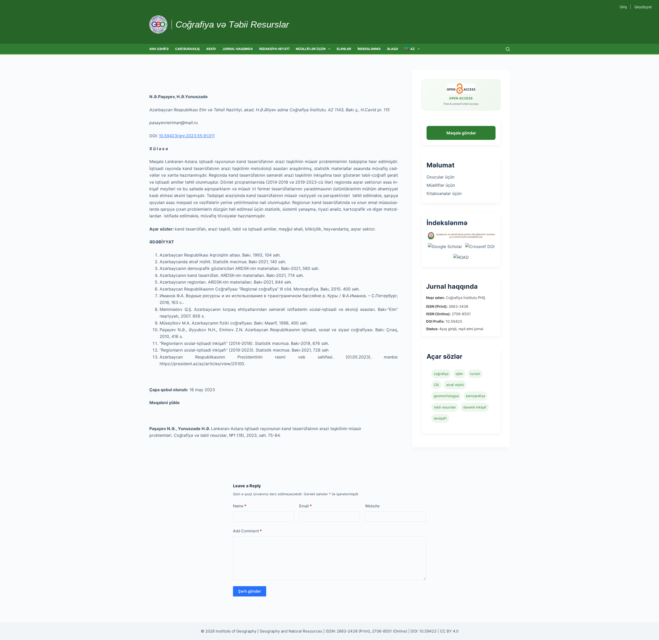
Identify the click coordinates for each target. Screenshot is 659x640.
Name (239, 506)
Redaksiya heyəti (274, 49)
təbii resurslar (445, 407)
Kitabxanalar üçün (444, 193)
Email (305, 506)
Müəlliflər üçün (311, 49)
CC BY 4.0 (449, 631)
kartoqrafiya (475, 396)
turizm (475, 374)
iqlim (459, 374)
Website (372, 506)
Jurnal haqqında (237, 49)
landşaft (440, 418)
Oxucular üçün (440, 177)
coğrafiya (441, 374)
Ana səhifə (159, 49)
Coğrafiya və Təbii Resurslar (232, 24)
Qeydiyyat (643, 7)
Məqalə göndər (461, 132)
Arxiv (211, 49)
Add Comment (247, 530)
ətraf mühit (455, 385)
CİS (436, 385)
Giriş (623, 7)
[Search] (508, 49)
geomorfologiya (446, 396)
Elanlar (344, 49)
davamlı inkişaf (474, 407)
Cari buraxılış (187, 49)
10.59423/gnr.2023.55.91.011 (187, 135)
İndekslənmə (369, 49)
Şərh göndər (249, 591)
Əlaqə (392, 49)
